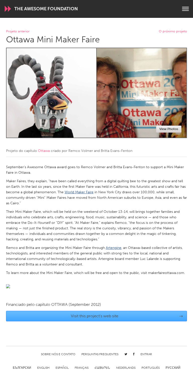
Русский (173, 367)
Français (81, 367)
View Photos (168, 129)
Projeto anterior (18, 31)
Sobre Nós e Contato (58, 354)
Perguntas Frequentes (99, 354)
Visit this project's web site (127, 316)
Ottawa (44, 151)
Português (150, 367)
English (43, 367)
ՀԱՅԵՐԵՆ (102, 367)
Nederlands (125, 367)
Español (62, 367)
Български (22, 367)
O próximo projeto (173, 31)
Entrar (146, 354)
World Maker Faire (79, 192)
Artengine (113, 248)
